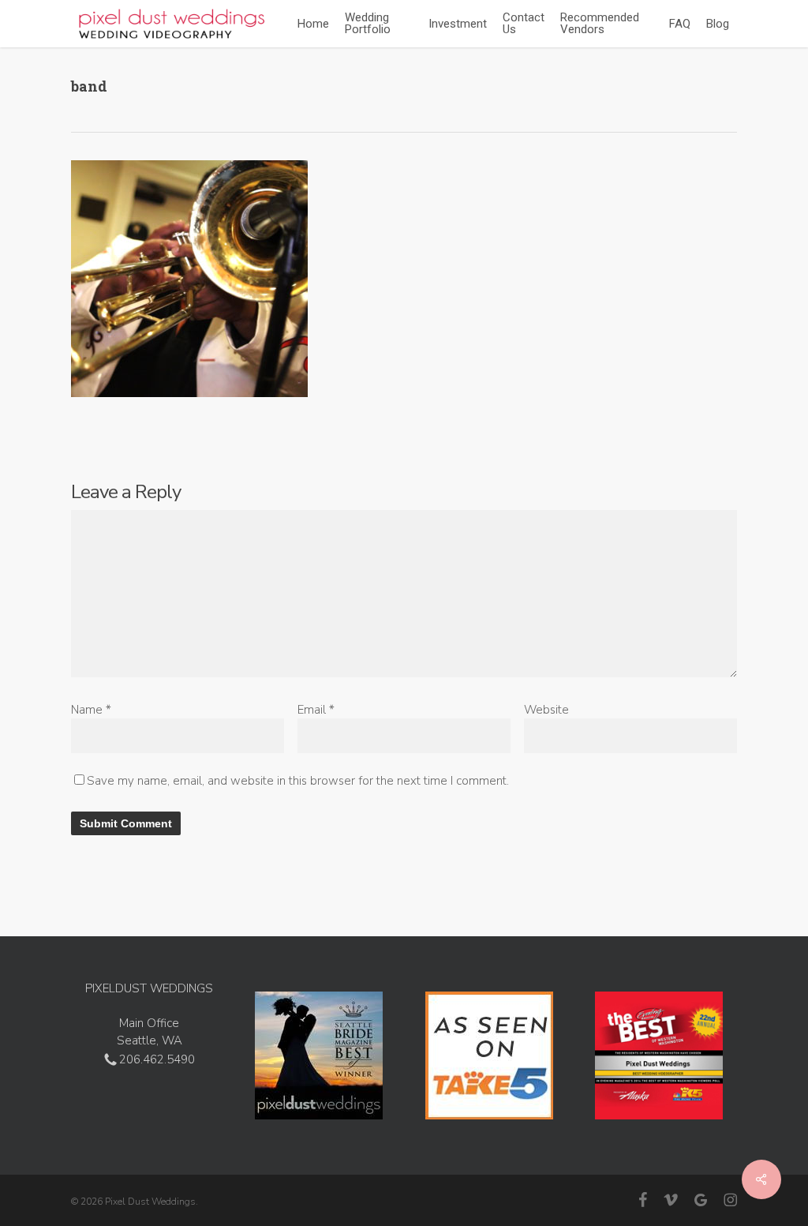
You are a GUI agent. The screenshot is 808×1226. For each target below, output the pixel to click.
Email (316, 710)
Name (91, 710)
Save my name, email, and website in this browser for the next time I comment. (298, 781)
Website (546, 710)
